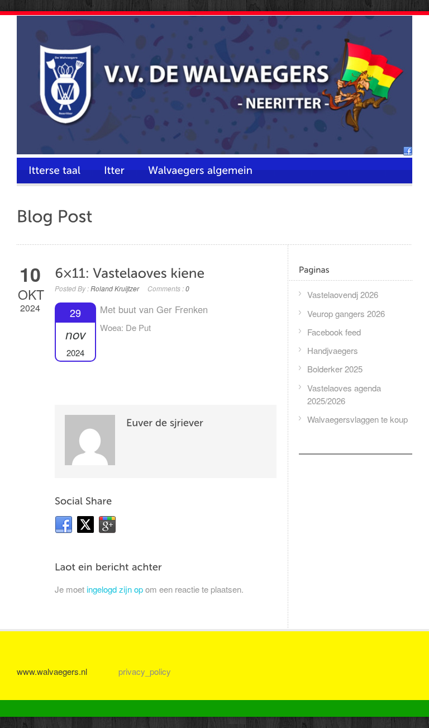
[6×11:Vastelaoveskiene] (129, 273)
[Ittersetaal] (54, 170)
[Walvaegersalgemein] (200, 170)
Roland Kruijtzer (114, 288)
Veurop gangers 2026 (346, 313)
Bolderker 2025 (335, 369)
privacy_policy (144, 671)
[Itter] (114, 170)
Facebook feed (334, 332)
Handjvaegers (332, 350)
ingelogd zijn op (115, 589)
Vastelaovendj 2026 (342, 294)
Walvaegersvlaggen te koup (357, 419)
